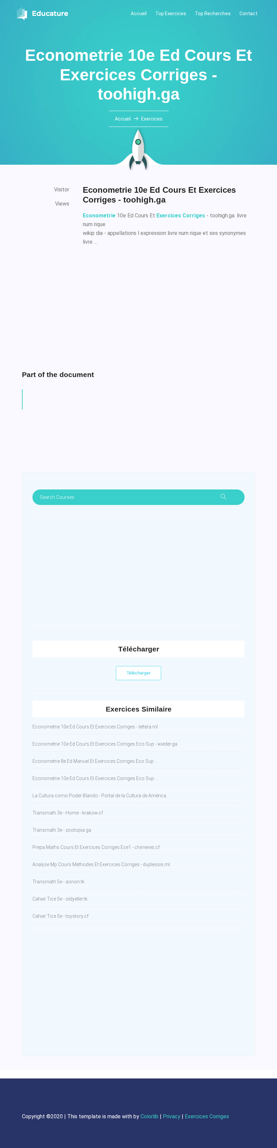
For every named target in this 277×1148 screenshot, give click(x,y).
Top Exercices (170, 13)
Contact (248, 13)
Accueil (139, 13)
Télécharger (138, 672)
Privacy (171, 1116)
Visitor (61, 189)
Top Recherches (213, 13)
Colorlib (149, 1116)
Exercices (151, 119)
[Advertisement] (169, 299)
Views (62, 204)
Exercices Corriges (207, 1116)
